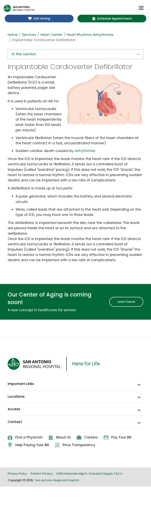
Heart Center (51, 34)
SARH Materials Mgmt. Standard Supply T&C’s (89, 473)
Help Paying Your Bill (32, 445)
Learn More (126, 301)
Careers (91, 437)
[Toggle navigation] (141, 8)
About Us (63, 437)
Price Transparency (79, 445)
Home (13, 34)
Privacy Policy (17, 473)
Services (29, 34)
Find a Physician (29, 437)
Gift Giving (41, 18)
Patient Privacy (41, 473)
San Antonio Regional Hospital (57, 480)
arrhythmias (85, 150)
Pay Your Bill (121, 437)
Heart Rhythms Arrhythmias (90, 34)
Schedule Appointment (114, 18)
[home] (19, 8)
